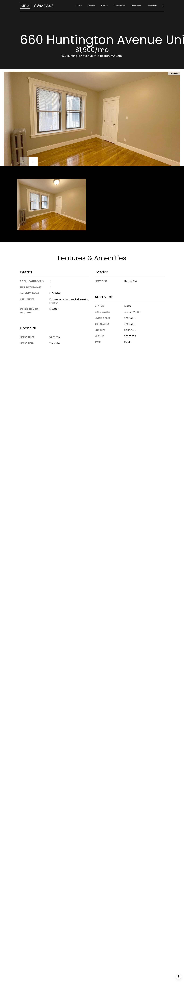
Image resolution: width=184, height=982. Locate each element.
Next (33, 161)
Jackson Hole (119, 6)
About (79, 6)
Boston (104, 6)
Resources (136, 6)
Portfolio (91, 6)
